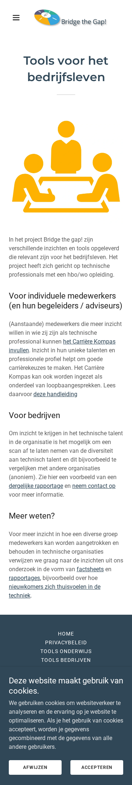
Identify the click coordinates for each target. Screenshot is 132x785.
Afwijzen (35, 767)
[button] (17, 17)
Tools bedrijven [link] (66, 660)
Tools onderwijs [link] (66, 651)
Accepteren (97, 767)
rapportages (24, 577)
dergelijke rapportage (36, 485)
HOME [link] (66, 634)
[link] (66, 17)
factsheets (90, 569)
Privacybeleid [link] (66, 642)
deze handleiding (55, 394)
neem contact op (93, 485)
